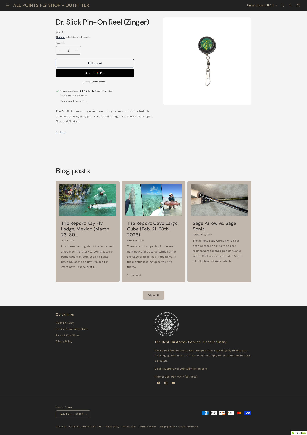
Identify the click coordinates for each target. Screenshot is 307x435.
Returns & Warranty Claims (72, 329)
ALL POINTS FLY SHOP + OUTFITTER (83, 426)
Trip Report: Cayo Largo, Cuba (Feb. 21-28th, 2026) (153, 229)
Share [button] (62, 132)
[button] (7, 5)
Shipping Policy (65, 322)
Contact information (188, 426)
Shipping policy (167, 426)
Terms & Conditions (67, 335)
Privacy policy (130, 426)
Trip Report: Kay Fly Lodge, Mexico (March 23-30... (85, 229)
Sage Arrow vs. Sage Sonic (214, 226)
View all (153, 295)
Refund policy (112, 426)
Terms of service (148, 426)
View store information (73, 101)
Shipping (60, 37)
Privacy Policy (64, 341)
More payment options (94, 81)
